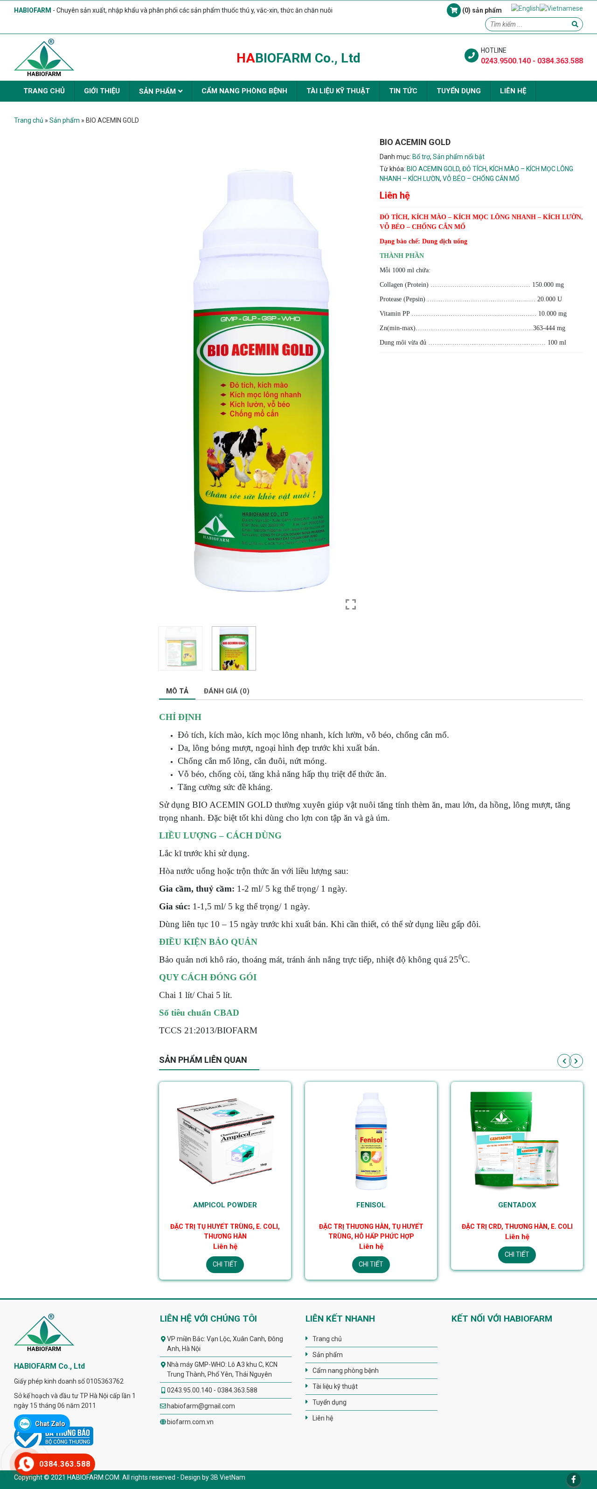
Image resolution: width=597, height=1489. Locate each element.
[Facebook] (574, 1480)
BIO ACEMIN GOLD (433, 169)
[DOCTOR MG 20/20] (517, 1140)
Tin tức (403, 91)
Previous (564, 1061)
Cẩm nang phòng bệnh (244, 91)
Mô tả (177, 691)
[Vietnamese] (561, 8)
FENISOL (225, 1205)
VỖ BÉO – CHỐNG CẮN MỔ (481, 178)
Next (576, 1061)
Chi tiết (225, 1264)
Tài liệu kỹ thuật (338, 91)
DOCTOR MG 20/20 (517, 1205)
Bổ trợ (421, 156)
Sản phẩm (157, 91)
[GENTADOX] (371, 1140)
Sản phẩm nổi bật (459, 156)
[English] (525, 8)
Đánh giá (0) (227, 691)
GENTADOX (371, 1205)
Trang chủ (44, 91)
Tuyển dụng (459, 91)
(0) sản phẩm (481, 10)
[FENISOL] (225, 1140)
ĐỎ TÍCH (474, 169)
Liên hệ (513, 91)
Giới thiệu (102, 91)
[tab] (177, 692)
